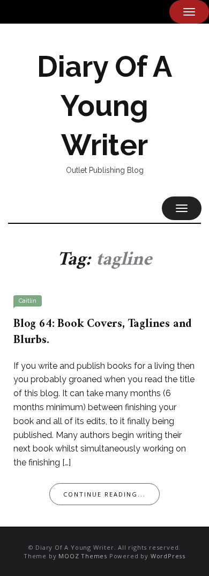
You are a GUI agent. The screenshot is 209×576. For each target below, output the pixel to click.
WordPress (168, 556)
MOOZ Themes (82, 556)
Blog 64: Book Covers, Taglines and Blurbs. (102, 332)
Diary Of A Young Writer (104, 105)
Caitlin (27, 300)
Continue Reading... (104, 494)
